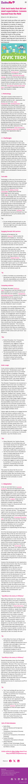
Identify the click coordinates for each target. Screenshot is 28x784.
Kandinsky (19, 210)
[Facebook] (12, 779)
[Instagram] (26, 779)
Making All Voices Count (12, 129)
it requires (12, 499)
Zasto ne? (10, 236)
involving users (15, 72)
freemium (12, 705)
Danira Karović (14, 17)
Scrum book (18, 545)
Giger (6, 195)
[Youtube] (22, 779)
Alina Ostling (15, 751)
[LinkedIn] (19, 779)
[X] (15, 779)
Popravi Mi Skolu (15, 257)
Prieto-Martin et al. (19, 127)
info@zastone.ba (12, 773)
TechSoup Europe (15, 103)
